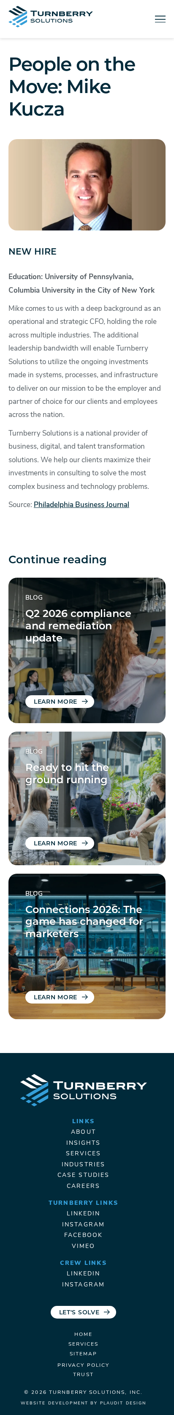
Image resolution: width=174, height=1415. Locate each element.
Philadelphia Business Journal (81, 505)
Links (83, 1121)
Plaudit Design (123, 1403)
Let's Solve (79, 1313)
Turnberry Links (83, 1203)
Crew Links (83, 1263)
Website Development (54, 1403)
